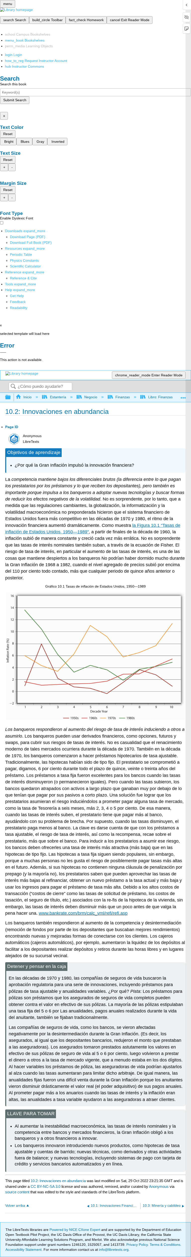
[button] (18, 302)
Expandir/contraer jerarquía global (11, 397)
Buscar (13, 387)
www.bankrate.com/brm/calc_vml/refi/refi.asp (83, 913)
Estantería (58, 397)
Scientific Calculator (25, 266)
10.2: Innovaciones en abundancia (58, 1181)
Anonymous (159, 1186)
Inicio (27, 397)
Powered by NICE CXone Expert (75, 1230)
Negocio (90, 397)
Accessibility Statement (23, 1250)
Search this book (13, 84)
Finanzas (122, 397)
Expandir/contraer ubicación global (183, 396)
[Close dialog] (3, 352)
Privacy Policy (137, 1245)
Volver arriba (15, 1205)
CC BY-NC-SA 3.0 (45, 1186)
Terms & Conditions (165, 1245)
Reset (7, 134)
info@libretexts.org (113, 1250)
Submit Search (14, 100)
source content (17, 1192)
